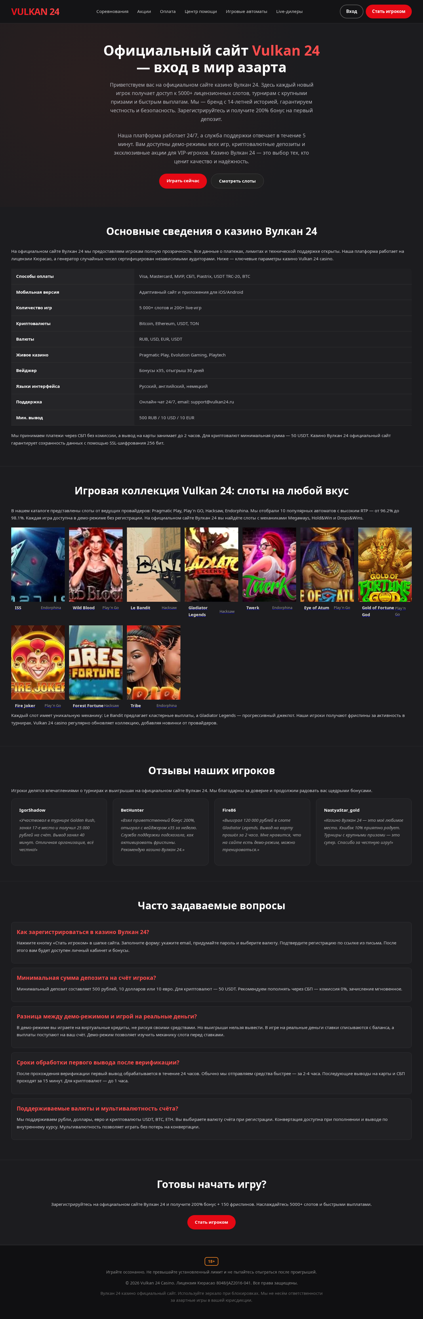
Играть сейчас (183, 180)
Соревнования (112, 11)
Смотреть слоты (237, 181)
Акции (144, 11)
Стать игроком (388, 11)
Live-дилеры (289, 11)
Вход (351, 11)
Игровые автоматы (246, 11)
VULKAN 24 (35, 11)
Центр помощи (201, 11)
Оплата (168, 11)
